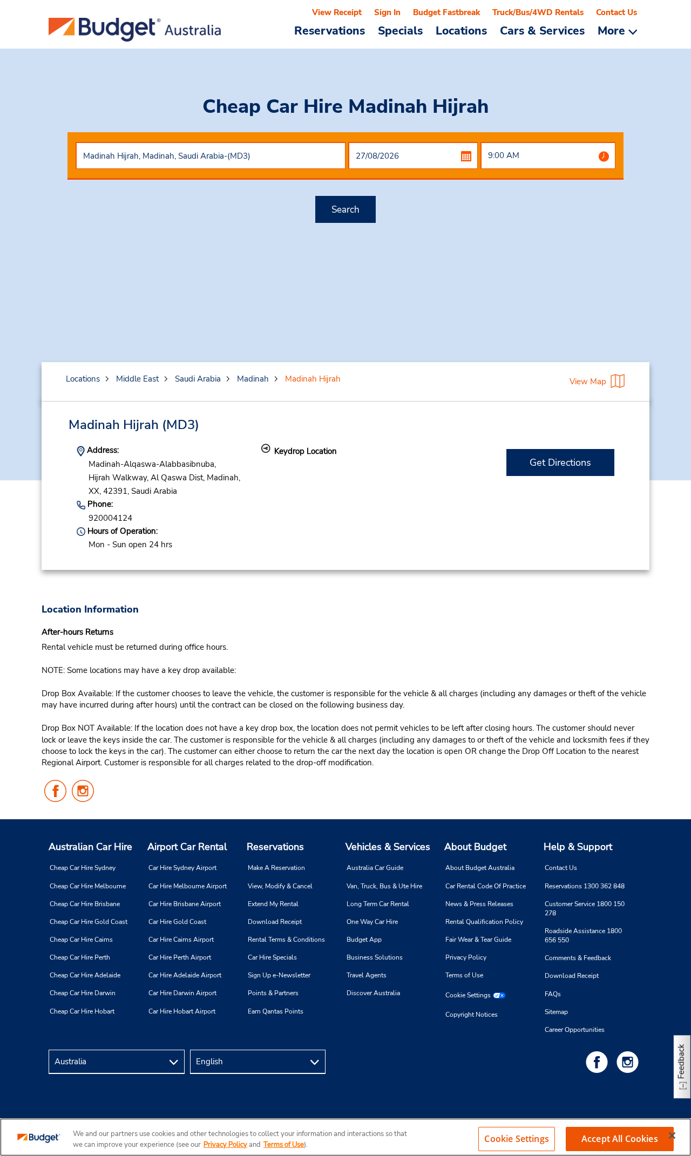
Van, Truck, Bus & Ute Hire (384, 886)
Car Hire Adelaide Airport (184, 975)
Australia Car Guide (375, 867)
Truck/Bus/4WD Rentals (538, 12)
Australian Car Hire (90, 846)
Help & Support (578, 846)
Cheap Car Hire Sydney (83, 867)
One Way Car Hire (372, 921)
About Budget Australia (479, 867)
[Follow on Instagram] (629, 1062)
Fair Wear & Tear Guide (478, 939)
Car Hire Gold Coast (177, 921)
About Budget (475, 846)
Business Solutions (375, 957)
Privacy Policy (465, 957)
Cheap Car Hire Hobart (82, 1011)
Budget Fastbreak (446, 12)
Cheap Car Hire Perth (80, 957)
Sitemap (556, 1012)
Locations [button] (461, 30)
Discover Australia (373, 993)
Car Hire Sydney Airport (182, 867)
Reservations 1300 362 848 (585, 886)
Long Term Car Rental (378, 904)
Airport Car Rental (187, 846)
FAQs (553, 994)
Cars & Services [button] (542, 30)
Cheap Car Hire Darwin (83, 993)
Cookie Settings (468, 995)
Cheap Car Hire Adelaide (85, 975)
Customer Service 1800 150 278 (585, 908)
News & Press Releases (479, 904)
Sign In (387, 12)
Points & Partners (273, 993)
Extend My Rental (273, 904)
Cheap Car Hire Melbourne (88, 886)
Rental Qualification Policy (484, 921)
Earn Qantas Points (275, 1011)
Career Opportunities (575, 1029)
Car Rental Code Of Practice (485, 886)
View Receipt (337, 12)
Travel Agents (367, 975)
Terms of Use (464, 975)
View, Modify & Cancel (280, 886)
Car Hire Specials (272, 957)
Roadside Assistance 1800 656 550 (583, 935)
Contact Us (616, 12)
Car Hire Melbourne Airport (187, 886)
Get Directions (560, 462)
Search (345, 209)
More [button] (613, 30)
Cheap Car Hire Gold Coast (88, 921)
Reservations (275, 846)
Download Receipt (275, 921)
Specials (400, 30)
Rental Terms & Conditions (286, 939)
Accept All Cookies (619, 1139)
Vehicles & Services (388, 846)
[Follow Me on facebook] (599, 1062)
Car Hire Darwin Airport (182, 993)
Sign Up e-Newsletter (279, 975)
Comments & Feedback (578, 958)
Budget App (364, 939)
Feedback (681, 1061)
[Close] (672, 1135)
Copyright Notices (471, 1014)
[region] (345, 1137)
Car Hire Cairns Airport (181, 939)
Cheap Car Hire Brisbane (85, 904)
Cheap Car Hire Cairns (81, 939)
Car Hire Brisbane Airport (184, 904)
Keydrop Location (305, 451)
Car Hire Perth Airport (179, 957)
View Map (588, 381)
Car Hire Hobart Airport (181, 1011)
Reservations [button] (329, 30)
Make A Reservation (276, 867)
